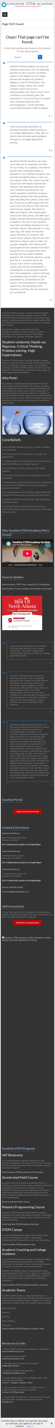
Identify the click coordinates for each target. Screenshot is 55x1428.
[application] (27, 553)
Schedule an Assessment (27, 922)
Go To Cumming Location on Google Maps (21, 880)
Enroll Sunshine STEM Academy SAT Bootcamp (22, 1172)
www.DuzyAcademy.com (13, 1358)
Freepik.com (7, 1402)
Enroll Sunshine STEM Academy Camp (18, 1244)
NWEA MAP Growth (10, 1366)
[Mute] (45, 565)
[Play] (5, 565)
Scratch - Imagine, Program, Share (17, 1382)
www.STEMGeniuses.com (13, 1351)
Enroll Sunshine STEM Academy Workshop (20, 1224)
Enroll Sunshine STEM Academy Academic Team (23, 1328)
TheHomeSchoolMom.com (13, 1373)
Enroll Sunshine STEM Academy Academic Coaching (25, 1285)
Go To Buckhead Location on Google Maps (21, 844)
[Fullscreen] (49, 565)
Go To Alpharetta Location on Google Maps (21, 862)
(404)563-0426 (16, 887)
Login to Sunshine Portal (27, 811)
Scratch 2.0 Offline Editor (13, 1392)
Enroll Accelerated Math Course (16, 1202)
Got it (30, 1426)
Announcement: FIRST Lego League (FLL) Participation (26, 584)
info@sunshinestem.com (18, 892)
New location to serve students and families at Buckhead (27, 588)
